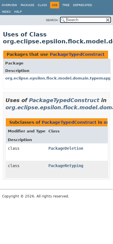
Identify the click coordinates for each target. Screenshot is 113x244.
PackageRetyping (65, 165)
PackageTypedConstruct (77, 54)
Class (42, 5)
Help (18, 11)
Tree (66, 5)
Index (6, 11)
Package (27, 5)
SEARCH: (52, 20)
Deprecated (82, 5)
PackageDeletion (65, 148)
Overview (9, 5)
